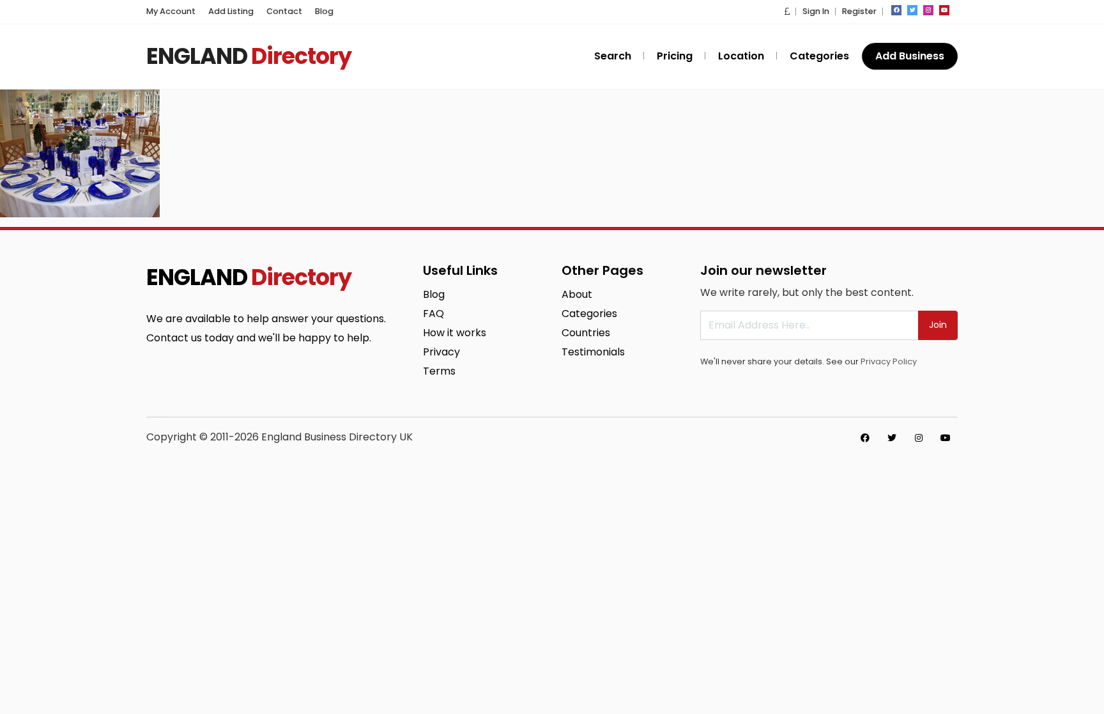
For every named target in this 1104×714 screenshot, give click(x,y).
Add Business (909, 56)
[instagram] (928, 10)
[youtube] (944, 10)
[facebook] (896, 10)
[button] (787, 11)
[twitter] (912, 10)
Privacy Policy (889, 361)
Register (859, 11)
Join (938, 324)
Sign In (815, 11)
